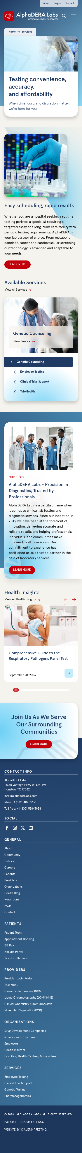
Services (27, 32)
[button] (73, 15)
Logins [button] (57, 3)
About (46, 3)
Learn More (17, 264)
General (12, 839)
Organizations (19, 1022)
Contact (69, 3)
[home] (31, 16)
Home (12, 32)
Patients (12, 924)
